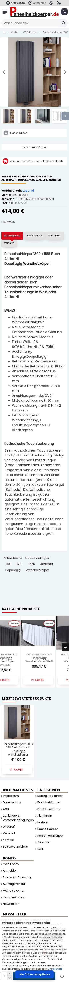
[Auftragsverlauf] (59, 3)
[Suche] (63, 23)
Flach (31, 564)
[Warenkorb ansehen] (64, 12)
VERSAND (9, 243)
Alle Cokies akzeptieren (34, 974)
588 (19, 564)
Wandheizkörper (37, 570)
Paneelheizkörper (37, 558)
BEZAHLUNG (54, 235)
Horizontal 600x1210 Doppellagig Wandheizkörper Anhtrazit (18, 660)
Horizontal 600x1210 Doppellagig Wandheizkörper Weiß (53, 658)
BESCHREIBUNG (12, 235)
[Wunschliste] (62, 976)
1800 (8, 564)
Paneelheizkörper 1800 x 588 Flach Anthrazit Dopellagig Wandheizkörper (18, 749)
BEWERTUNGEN (34, 235)
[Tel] (51, 3)
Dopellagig (13, 570)
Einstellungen (55, 968)
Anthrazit (46, 564)
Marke (14, 32)
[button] (4, 72)
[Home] (4, 32)
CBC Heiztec (30, 32)
